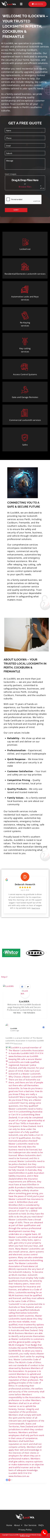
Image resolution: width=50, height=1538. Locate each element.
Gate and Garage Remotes (25, 397)
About (17, 1525)
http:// (4, 976)
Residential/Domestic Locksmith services (25, 273)
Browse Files (25, 186)
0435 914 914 (38, 4)
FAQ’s (41, 1525)
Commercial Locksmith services (25, 420)
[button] (21, 4)
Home (9, 1525)
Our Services (30, 1525)
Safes (25, 444)
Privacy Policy (25, 1529)
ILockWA (24, 1001)
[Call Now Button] (44, 1532)
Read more (36, 908)
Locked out (25, 249)
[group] (25, 893)
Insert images (24, 181)
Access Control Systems (25, 374)
